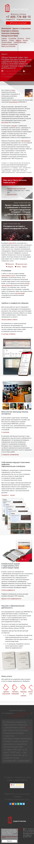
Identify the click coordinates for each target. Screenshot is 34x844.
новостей (11, 243)
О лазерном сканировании (10, 454)
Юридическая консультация (16, 188)
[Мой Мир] (16, 804)
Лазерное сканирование (9, 44)
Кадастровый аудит (20, 42)
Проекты (4, 40)
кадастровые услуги (8, 275)
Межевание (6, 28)
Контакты (21, 38)
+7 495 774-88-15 (18, 16)
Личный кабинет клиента (9, 319)
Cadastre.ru (5, 495)
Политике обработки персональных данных (10, 837)
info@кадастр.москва (24, 19)
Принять (9, 841)
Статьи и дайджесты (8, 590)
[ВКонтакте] (10, 804)
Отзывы (11, 40)
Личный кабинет (6, 42)
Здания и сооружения (21, 28)
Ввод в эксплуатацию (8, 46)
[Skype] (21, 804)
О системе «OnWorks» (8, 334)
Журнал (25, 40)
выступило (4, 122)
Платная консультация (19, 23)
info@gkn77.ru (10, 19)
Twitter (18, 266)
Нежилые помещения (10, 33)
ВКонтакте (10, 264)
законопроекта (14, 102)
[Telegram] (23, 804)
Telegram (10, 266)
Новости (18, 40)
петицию (14, 125)
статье (13, 90)
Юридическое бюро (9, 36)
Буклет (12, 495)
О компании (12, 38)
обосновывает (25, 141)
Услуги (28, 38)
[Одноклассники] (13, 804)
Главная (4, 38)
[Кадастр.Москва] (17, 8)
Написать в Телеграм (19, 14)
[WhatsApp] (18, 804)
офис (27, 727)
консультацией (20, 293)
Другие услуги (12, 194)
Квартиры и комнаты (10, 31)
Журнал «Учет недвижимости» (11, 598)
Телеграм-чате (17, 716)
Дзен (25, 266)
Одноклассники (22, 264)
